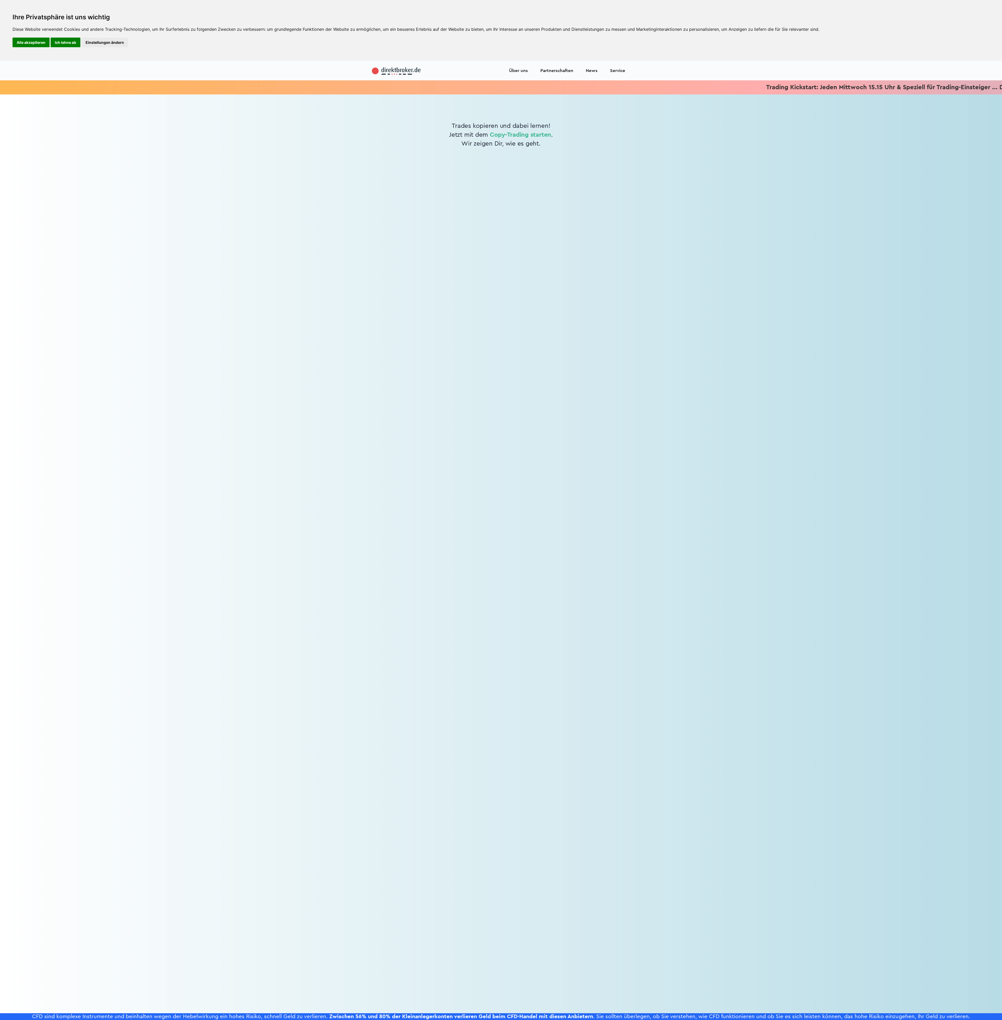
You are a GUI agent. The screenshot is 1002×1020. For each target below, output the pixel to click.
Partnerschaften (556, 70)
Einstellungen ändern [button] (105, 42)
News (592, 70)
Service (617, 70)
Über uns (518, 70)
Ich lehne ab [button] (65, 42)
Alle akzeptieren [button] (31, 42)
